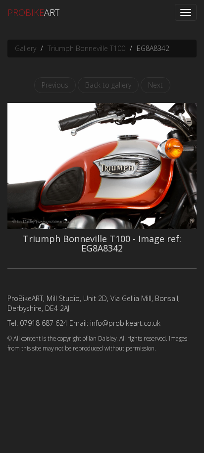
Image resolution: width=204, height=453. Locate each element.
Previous (55, 85)
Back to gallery (108, 85)
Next (155, 85)
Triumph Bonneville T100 (86, 48)
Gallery (25, 48)
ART (33, 12)
